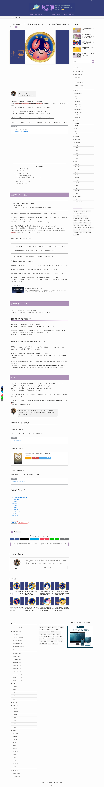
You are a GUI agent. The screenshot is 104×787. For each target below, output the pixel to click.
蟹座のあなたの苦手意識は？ (25, 175)
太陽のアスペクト (79, 93)
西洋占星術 (77, 139)
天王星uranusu (16, 511)
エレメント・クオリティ (80, 79)
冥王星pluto (15, 515)
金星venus (15, 503)
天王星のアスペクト (79, 112)
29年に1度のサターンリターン (25, 170)
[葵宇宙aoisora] (52, 7)
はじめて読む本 (78, 199)
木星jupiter (15, 507)
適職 (90, 232)
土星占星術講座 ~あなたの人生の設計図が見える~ (37, 453)
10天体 (76, 120)
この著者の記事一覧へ (47, 567)
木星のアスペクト (79, 106)
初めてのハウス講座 (79, 85)
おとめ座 (77, 177)
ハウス (84, 215)
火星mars (14, 505)
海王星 (79, 227)
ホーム (43, 782)
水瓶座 (75, 227)
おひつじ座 (77, 164)
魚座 (78, 234)
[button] (14, 539)
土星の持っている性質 (22, 168)
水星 (77, 150)
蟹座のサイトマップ (23, 183)
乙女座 (82, 218)
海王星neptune (16, 513)
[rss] (92, 1)
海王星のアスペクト (79, 114)
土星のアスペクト (79, 109)
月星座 (76, 125)
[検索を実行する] (93, 61)
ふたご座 (77, 169)
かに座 (76, 172)
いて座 (76, 185)
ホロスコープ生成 (79, 71)
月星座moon (15, 499)
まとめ (18, 179)
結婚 (82, 229)
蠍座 (89, 229)
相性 (79, 229)
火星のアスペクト (79, 104)
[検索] (93, 1)
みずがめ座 (77, 190)
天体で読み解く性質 (79, 82)
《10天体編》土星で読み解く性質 (21, 131)
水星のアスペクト (79, 98)
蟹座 (16, 531)
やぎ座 (76, 188)
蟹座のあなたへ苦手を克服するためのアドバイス (30, 177)
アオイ (17, 568)
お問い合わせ (49, 782)
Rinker (30, 455)
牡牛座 (87, 227)
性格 (74, 225)
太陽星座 (77, 123)
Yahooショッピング (45, 457)
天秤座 (75, 222)
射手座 (84, 222)
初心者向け (76, 220)
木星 (77, 158)
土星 (12, 531)
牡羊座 (91, 227)
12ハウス (77, 136)
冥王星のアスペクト (79, 117)
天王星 (89, 220)
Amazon (28, 457)
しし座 (76, 174)
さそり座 (77, 182)
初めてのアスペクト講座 (80, 88)
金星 (76, 128)
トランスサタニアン (78, 215)
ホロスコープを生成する (18, 481)
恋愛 (78, 225)
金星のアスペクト (79, 101)
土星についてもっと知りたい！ (26, 181)
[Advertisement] (39, 76)
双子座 (81, 220)
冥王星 (86, 218)
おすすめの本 (78, 196)
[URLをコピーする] (64, 539)
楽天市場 (35, 457)
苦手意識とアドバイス (22, 173)
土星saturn (15, 509)
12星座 (76, 161)
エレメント (76, 213)
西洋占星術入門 (78, 74)
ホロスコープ (76, 218)
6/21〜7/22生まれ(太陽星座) (19, 497)
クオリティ (82, 213)
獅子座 (75, 229)
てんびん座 (77, 180)
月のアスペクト (78, 96)
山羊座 (89, 222)
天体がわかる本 (78, 201)
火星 (76, 131)
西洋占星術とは (78, 77)
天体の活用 (77, 142)
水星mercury (15, 501)
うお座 (76, 193)
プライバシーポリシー (57, 782)
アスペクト (77, 90)
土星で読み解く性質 (17, 440)
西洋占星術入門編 (83, 232)
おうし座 (77, 166)
